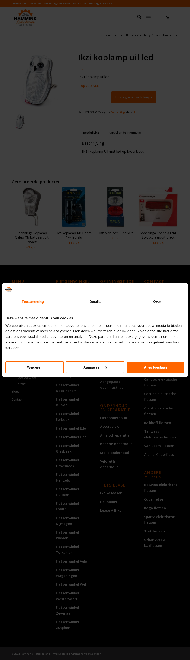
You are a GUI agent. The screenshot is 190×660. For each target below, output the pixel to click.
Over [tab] (157, 302)
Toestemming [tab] (33, 302)
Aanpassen (92, 367)
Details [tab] (95, 302)
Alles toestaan (155, 367)
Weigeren (34, 367)
